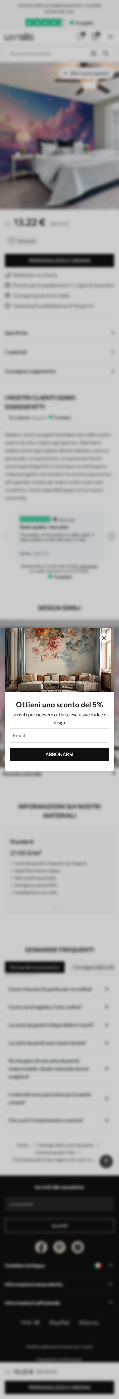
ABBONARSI (59, 754)
